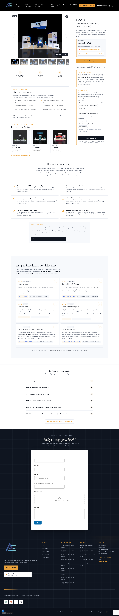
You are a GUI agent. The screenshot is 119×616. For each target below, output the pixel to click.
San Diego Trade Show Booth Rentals (87, 564)
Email (36, 465)
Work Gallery (45, 551)
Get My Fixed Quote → (91, 61)
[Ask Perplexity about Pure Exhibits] (21, 602)
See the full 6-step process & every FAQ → (59, 421)
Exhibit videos (45, 557)
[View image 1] (15, 62)
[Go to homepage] (9, 5)
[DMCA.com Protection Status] (7, 613)
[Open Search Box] (112, 5)
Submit (38, 523)
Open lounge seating (97, 102)
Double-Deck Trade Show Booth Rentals (67, 583)
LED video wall (82, 113)
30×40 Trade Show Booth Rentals (67, 578)
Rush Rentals (45, 548)
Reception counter (83, 105)
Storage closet (93, 105)
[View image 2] (24, 62)
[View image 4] (43, 62)
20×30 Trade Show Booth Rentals (67, 560)
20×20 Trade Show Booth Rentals (67, 555)
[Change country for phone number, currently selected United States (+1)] (36, 478)
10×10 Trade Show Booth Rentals (67, 546)
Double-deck (82, 108)
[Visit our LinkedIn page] (109, 5)
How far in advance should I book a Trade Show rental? (44, 407)
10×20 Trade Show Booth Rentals (67, 551)
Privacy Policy (100, 611)
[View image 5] (52, 62)
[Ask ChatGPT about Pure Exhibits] (6, 602)
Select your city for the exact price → (89, 49)
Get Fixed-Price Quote (87, 5)
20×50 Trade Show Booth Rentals (67, 569)
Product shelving (83, 126)
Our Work (52, 5)
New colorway (82, 123)
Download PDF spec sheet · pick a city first (92, 53)
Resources (63, 4)
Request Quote (61, 54)
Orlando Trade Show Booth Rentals (87, 560)
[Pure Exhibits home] (11, 549)
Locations (72, 4)
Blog (43, 545)
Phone (36, 474)
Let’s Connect (102, 545)
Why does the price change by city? (38, 394)
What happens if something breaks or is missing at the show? (46, 414)
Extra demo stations (93, 113)
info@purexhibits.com (105, 557)
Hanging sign (82, 121)
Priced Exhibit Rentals (39, 5)
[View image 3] (33, 62)
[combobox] (49, 487)
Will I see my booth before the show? (38, 400)
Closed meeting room (84, 102)
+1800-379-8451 (102, 5)
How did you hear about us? (44, 483)
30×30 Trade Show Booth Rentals (67, 574)
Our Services (17, 5)
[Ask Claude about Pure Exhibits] (11, 602)
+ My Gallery (91, 66)
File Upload (38, 492)
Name (36, 457)
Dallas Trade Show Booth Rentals (86, 551)
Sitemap (109, 611)
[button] (40, 36)
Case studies (45, 554)
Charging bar (90, 116)
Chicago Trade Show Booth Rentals (87, 546)
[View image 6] (61, 62)
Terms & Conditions (89, 611)
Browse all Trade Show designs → (20, 155)
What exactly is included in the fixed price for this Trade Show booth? (49, 381)
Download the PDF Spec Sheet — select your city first (49, 239)
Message (38, 507)
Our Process (28, 5)
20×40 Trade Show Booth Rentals (67, 564)
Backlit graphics (91, 121)
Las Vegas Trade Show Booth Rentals (87, 555)
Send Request (91, 138)
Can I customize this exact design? (37, 387)
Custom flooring (92, 123)
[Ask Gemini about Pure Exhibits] (16, 602)
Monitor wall (82, 116)
